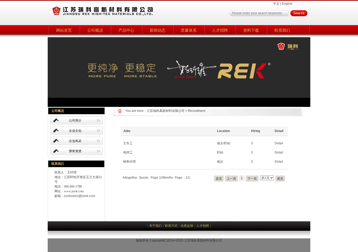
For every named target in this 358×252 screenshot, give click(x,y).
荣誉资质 (75, 151)
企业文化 (75, 131)
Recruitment (196, 111)
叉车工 (128, 143)
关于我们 (155, 226)
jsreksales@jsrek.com (79, 196)
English (287, 4)
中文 (276, 4)
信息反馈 (187, 226)
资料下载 (251, 30)
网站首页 (64, 30)
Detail (279, 143)
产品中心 (126, 30)
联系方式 (171, 226)
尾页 (280, 178)
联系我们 (282, 30)
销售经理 (129, 161)
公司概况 (95, 30)
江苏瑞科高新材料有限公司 (166, 111)
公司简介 (75, 120)
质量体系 (189, 30)
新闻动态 (157, 30)
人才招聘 (220, 30)
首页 (219, 178)
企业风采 (75, 141)
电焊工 (128, 152)
